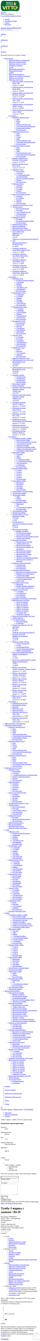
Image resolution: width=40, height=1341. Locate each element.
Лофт (18, 123)
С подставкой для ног (23, 212)
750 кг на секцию (22, 605)
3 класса (19, 474)
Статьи (11, 1238)
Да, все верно (5, 16)
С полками (19, 309)
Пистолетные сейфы (23, 440)
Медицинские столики (23, 554)
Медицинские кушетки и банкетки (24, 1021)
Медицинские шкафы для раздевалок (24, 1010)
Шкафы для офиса (22, 531)
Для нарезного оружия (23, 444)
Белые (18, 349)
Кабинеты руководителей (17, 1266)
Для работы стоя (21, 287)
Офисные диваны (18, 375)
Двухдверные (20, 595)
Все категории (21, 130)
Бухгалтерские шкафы (23, 533)
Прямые (19, 284)
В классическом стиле (23, 124)
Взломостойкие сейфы (19, 468)
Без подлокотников (22, 208)
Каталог (7, 1263)
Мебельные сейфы (18, 452)
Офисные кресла (17, 184)
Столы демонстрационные (25, 649)
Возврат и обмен (14, 1254)
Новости (11, 1240)
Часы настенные (17, 710)
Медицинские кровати (23, 551)
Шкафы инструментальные (25, 574)
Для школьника (21, 214)
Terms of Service (13, 1203)
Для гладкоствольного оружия (26, 442)
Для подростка (21, 303)
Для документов (21, 463)
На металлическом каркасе (25, 178)
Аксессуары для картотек (24, 588)
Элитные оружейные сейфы (25, 447)
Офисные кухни (17, 709)
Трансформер (20, 289)
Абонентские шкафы (23, 538)
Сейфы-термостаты (22, 543)
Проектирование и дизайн (17, 1242)
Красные (19, 351)
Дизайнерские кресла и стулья (22, 205)
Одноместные (21, 377)
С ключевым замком (23, 459)
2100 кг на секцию (22, 609)
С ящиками (20, 282)
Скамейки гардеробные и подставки (24, 598)
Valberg (18, 458)
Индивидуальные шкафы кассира (27, 536)
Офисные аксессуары (16, 1284)
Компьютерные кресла (19, 224)
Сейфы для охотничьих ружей (26, 449)
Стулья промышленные (24, 579)
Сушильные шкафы (22, 575)
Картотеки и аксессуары (20, 582)
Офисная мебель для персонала (19, 1265)
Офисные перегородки (20, 703)
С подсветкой (20, 353)
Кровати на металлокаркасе (21, 563)
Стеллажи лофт (21, 612)
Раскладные (20, 324)
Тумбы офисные (17, 618)
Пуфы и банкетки (18, 385)
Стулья (18, 645)
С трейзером (20, 465)
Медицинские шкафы (23, 545)
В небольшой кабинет (23, 128)
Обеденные (20, 332)
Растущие (19, 210)
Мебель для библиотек (23, 650)
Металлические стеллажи (20, 600)
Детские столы (17, 335)
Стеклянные (20, 328)
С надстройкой (21, 312)
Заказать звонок (6, 28)
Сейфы (11, 1277)
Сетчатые (19, 173)
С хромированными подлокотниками (23, 176)
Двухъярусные (21, 566)
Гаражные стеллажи (23, 614)
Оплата (7, 19)
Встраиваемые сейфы (19, 502)
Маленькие (20, 482)
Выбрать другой (15, 16)
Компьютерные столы (19, 307)
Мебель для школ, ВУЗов (20, 642)
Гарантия (12, 1256)
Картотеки (19, 584)
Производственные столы (21, 358)
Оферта (11, 1261)
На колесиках (20, 323)
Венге (18, 121)
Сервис (7, 23)
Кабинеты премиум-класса (21, 146)
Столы (11, 1272)
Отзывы (7, 1116)
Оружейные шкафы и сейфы (21, 438)
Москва (3, 12)
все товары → (13, 116)
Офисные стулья (17, 169)
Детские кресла (17, 207)
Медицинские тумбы (23, 552)
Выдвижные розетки (19, 705)
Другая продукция (18, 620)
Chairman (19, 185)
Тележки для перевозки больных (27, 558)
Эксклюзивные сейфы (19, 511)
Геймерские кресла (18, 217)
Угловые (19, 286)
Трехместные (20, 380)
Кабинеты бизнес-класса (20, 131)
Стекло (18, 137)
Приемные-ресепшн (15, 1275)
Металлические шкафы (20, 529)
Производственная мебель (21, 570)
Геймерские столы (18, 348)
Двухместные (20, 378)
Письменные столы (18, 293)
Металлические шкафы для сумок (23, 616)
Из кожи (19, 200)
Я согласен (5, 1339)
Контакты (8, 24)
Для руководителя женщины (25, 126)
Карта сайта (12, 1247)
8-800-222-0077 (17, 28)
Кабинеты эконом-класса (20, 117)
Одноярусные (20, 565)
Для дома (19, 454)
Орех (18, 119)
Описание (8, 1113)
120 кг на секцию (22, 602)
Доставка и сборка (11, 21)
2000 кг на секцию (22, 607)
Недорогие (19, 484)
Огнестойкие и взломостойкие (22, 491)
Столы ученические (23, 643)
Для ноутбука (20, 317)
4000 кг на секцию (22, 611)
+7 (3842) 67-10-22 (15, 1289)
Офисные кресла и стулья (17, 1268)
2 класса (19, 472)
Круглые (19, 326)
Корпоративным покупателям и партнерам (23, 1259)
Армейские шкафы (22, 445)
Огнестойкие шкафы (23, 535)
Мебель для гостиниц (16, 1282)
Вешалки (15, 707)
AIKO (18, 456)
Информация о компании (17, 1243)
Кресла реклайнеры (18, 226)
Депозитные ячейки (19, 513)
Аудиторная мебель (22, 647)
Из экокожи (20, 198)
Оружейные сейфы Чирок (24, 451)
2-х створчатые (21, 593)
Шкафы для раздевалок (20, 589)
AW (17, 505)
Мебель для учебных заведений (19, 1281)
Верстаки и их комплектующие (26, 572)
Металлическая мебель (16, 1279)
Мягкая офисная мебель (16, 1274)
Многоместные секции (20, 228)
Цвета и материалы (11, 1114)
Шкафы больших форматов (25, 586)
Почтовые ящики (22, 621)
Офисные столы (17, 278)
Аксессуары (20, 581)
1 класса (19, 470)
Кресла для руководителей (21, 194)
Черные (18, 180)
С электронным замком (24, 461)
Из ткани (19, 187)
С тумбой (19, 296)
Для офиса (19, 301)
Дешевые (19, 355)
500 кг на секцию (22, 604)
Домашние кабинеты (15, 1270)
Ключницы (20, 623)
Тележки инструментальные (25, 577)
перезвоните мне (14, 1295)
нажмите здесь (5, 1335)
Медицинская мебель (19, 540)
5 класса (19, 477)
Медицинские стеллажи (24, 542)
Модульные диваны (19, 384)
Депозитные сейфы (18, 495)
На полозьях (20, 171)
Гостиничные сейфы (19, 493)
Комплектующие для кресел (21, 230)
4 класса (19, 475)
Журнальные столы (18, 321)
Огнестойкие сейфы (19, 481)
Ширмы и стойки (22, 556)
